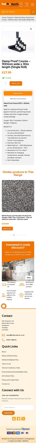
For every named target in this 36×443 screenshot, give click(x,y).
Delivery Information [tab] (18, 99)
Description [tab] (18, 93)
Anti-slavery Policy (8, 376)
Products (10, 17)
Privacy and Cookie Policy (10, 380)
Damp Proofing (20, 17)
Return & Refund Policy (9, 356)
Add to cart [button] (7, 228)
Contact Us (6, 384)
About (4, 352)
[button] (31, 29)
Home (4, 17)
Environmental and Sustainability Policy (15, 372)
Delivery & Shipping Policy (10, 360)
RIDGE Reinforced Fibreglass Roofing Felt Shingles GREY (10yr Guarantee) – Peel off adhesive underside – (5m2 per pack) (17, 217)
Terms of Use (6, 364)
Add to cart (16, 83)
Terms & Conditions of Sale (11, 368)
